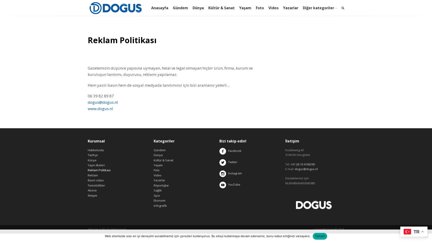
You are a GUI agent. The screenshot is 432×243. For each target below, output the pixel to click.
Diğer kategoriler (318, 7)
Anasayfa (159, 7)
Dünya (198, 7)
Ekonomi (159, 200)
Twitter (231, 162)
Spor (157, 196)
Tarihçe (93, 155)
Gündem (180, 7)
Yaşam (245, 7)
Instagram (234, 173)
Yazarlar (290, 7)
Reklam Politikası (99, 170)
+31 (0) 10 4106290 (303, 164)
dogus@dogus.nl (103, 102)
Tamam (320, 236)
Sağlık (158, 190)
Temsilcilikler (96, 185)
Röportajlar (161, 185)
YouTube (233, 184)
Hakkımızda (96, 150)
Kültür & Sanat (221, 7)
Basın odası (96, 180)
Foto (260, 7)
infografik (160, 206)
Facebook (234, 151)
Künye (92, 160)
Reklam (93, 175)
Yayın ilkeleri (96, 165)
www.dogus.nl (100, 108)
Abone (92, 190)
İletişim (92, 196)
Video (273, 7)
